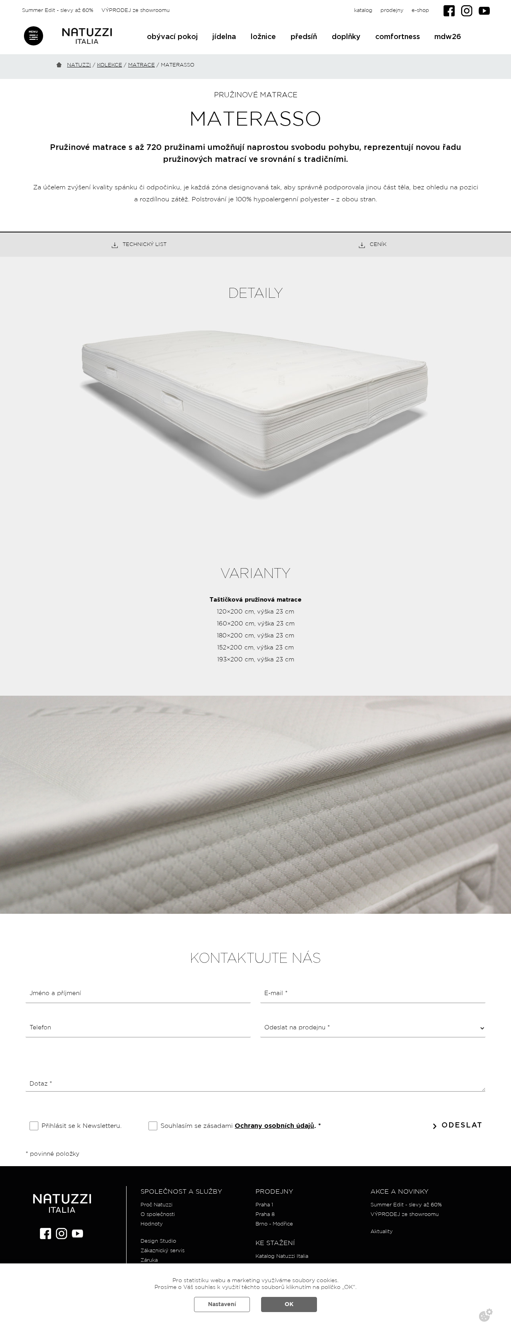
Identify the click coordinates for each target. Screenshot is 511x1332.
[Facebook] (449, 10)
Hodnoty (152, 1224)
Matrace (141, 65)
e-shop (420, 10)
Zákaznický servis (162, 1250)
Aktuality (381, 1231)
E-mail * (275, 993)
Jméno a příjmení (55, 993)
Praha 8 (265, 1214)
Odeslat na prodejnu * (297, 1028)
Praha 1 (264, 1205)
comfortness (397, 37)
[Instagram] (466, 10)
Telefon (40, 1028)
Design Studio (158, 1241)
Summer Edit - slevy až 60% (57, 10)
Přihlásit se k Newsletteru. (82, 1126)
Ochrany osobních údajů (274, 1126)
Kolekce (109, 65)
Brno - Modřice (274, 1224)
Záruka (149, 1260)
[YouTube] (484, 10)
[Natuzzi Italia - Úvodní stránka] (87, 36)
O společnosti (158, 1214)
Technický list (144, 244)
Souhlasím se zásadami (240, 1126)
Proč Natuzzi (156, 1205)
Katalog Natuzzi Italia (282, 1256)
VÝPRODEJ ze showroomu (135, 10)
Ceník (378, 244)
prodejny (392, 10)
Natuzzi (79, 65)
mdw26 (447, 37)
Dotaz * (41, 1084)
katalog (363, 10)
